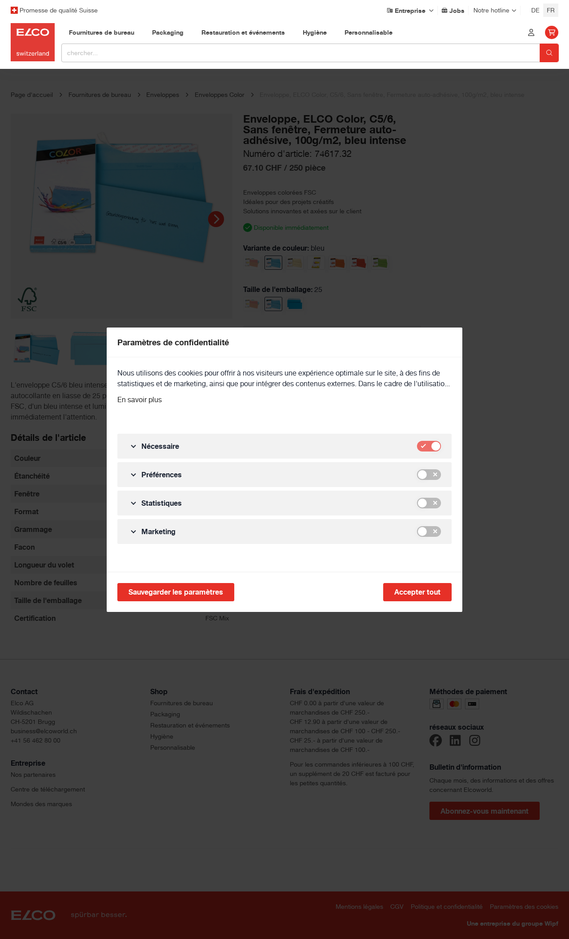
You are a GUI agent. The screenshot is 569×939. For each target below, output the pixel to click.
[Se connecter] (531, 32)
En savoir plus (139, 400)
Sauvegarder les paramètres (175, 591)
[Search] (549, 53)
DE (535, 10)
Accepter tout (417, 591)
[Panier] (551, 32)
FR (551, 10)
